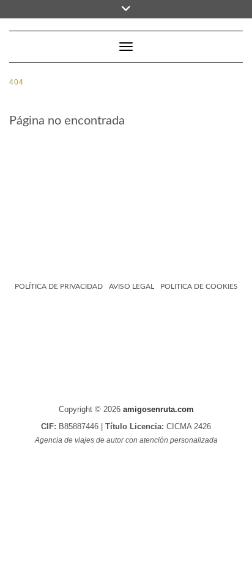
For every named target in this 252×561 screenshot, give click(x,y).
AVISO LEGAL (131, 286)
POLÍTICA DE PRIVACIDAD (59, 286)
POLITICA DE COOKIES (199, 286)
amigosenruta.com (158, 409)
